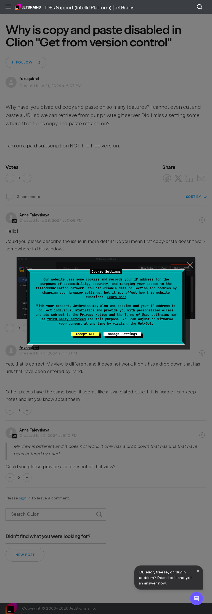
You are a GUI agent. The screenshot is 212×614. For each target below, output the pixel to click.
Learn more (116, 297)
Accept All (85, 334)
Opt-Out (145, 323)
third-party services (66, 319)
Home (28, 7)
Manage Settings (122, 334)
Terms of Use (136, 315)
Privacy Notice (93, 315)
